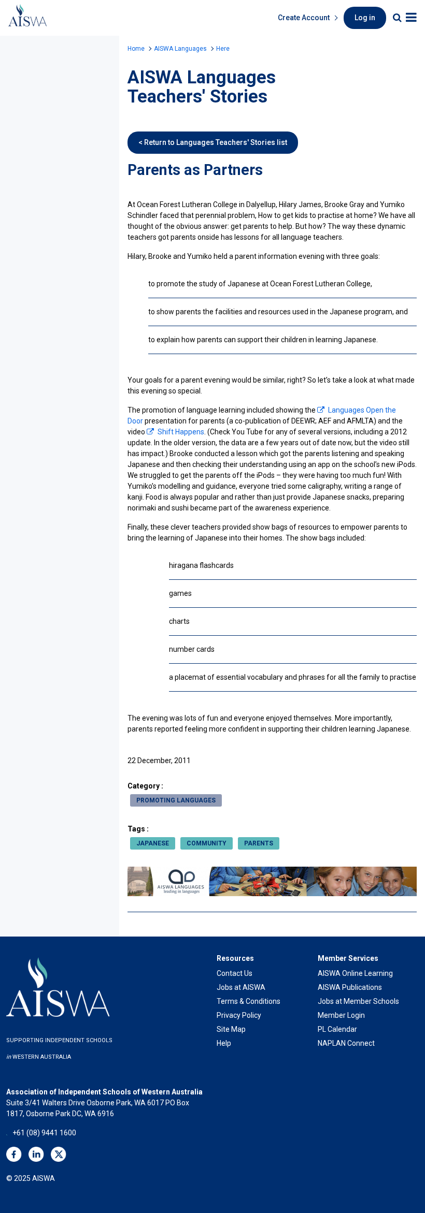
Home (136, 48)
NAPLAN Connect (346, 1043)
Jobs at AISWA (241, 987)
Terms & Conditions (248, 1001)
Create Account (304, 17)
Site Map (231, 1029)
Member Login (341, 1015)
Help (224, 1043)
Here (223, 48)
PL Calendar (337, 1029)
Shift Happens (181, 432)
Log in (365, 17)
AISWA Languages (180, 48)
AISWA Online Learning (355, 973)
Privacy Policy (239, 1015)
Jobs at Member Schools (358, 1001)
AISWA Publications (350, 987)
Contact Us (234, 973)
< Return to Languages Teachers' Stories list (212, 142)
